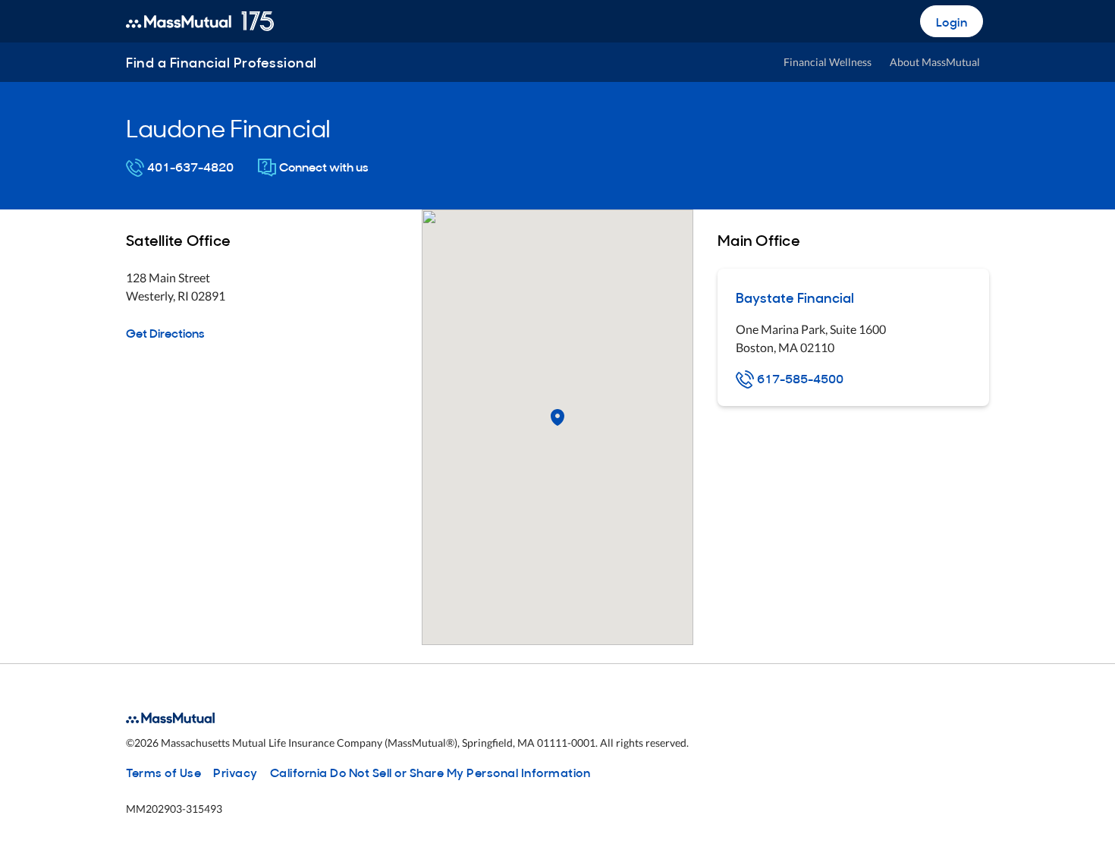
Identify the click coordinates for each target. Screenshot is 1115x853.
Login (952, 21)
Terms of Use (163, 772)
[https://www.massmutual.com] (200, 21)
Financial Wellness (828, 61)
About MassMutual (935, 61)
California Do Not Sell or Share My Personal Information (430, 772)
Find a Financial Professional (221, 62)
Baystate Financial (795, 297)
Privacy (235, 772)
